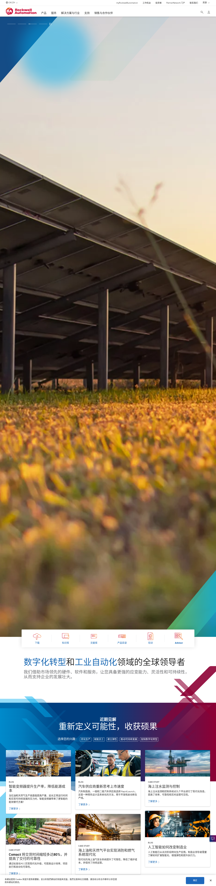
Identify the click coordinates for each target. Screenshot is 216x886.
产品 (43, 13)
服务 (53, 13)
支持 (87, 13)
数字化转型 (45, 662)
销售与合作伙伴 (103, 13)
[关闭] (210, 880)
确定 (195, 880)
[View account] (208, 12)
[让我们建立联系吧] (213, 838)
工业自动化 (96, 662)
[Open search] (202, 12)
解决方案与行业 (70, 13)
